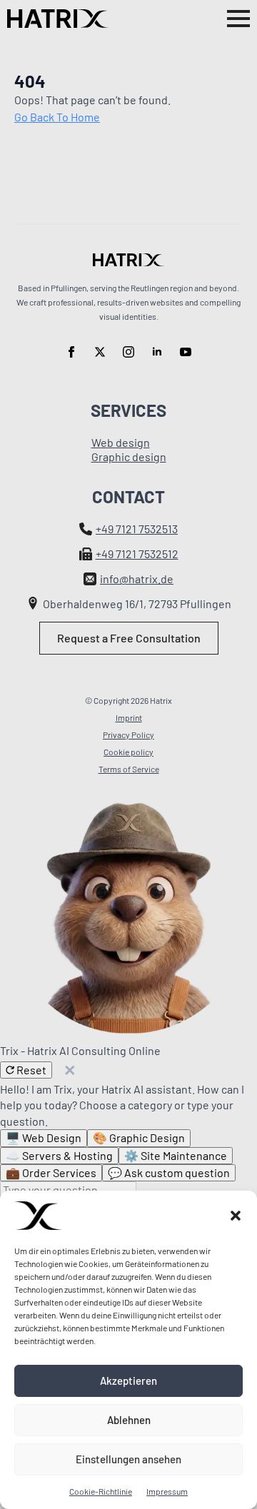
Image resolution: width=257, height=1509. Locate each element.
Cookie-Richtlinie (100, 1491)
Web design (120, 442)
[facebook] (71, 351)
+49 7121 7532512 (137, 553)
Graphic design (128, 456)
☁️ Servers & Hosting (59, 1155)
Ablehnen (129, 1419)
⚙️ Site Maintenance (175, 1155)
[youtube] (185, 351)
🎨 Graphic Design (139, 1137)
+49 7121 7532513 (137, 528)
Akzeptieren (128, 1380)
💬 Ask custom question (169, 1172)
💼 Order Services (51, 1172)
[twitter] (100, 351)
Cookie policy (128, 752)
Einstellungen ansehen (128, 1459)
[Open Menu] (238, 18)
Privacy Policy (128, 735)
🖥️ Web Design (43, 1137)
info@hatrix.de (136, 578)
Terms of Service (129, 769)
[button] (235, 1215)
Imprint (129, 717)
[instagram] (128, 351)
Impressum (167, 1491)
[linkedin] (157, 351)
